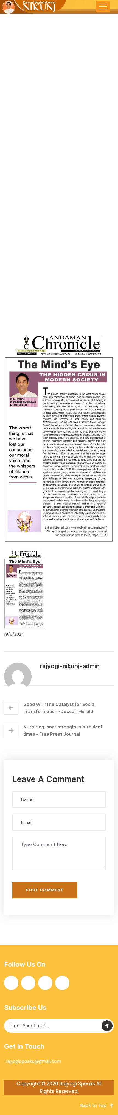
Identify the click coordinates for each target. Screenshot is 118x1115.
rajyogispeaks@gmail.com (33, 1061)
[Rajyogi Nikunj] (33, 7)
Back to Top (93, 1105)
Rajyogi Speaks (77, 1083)
